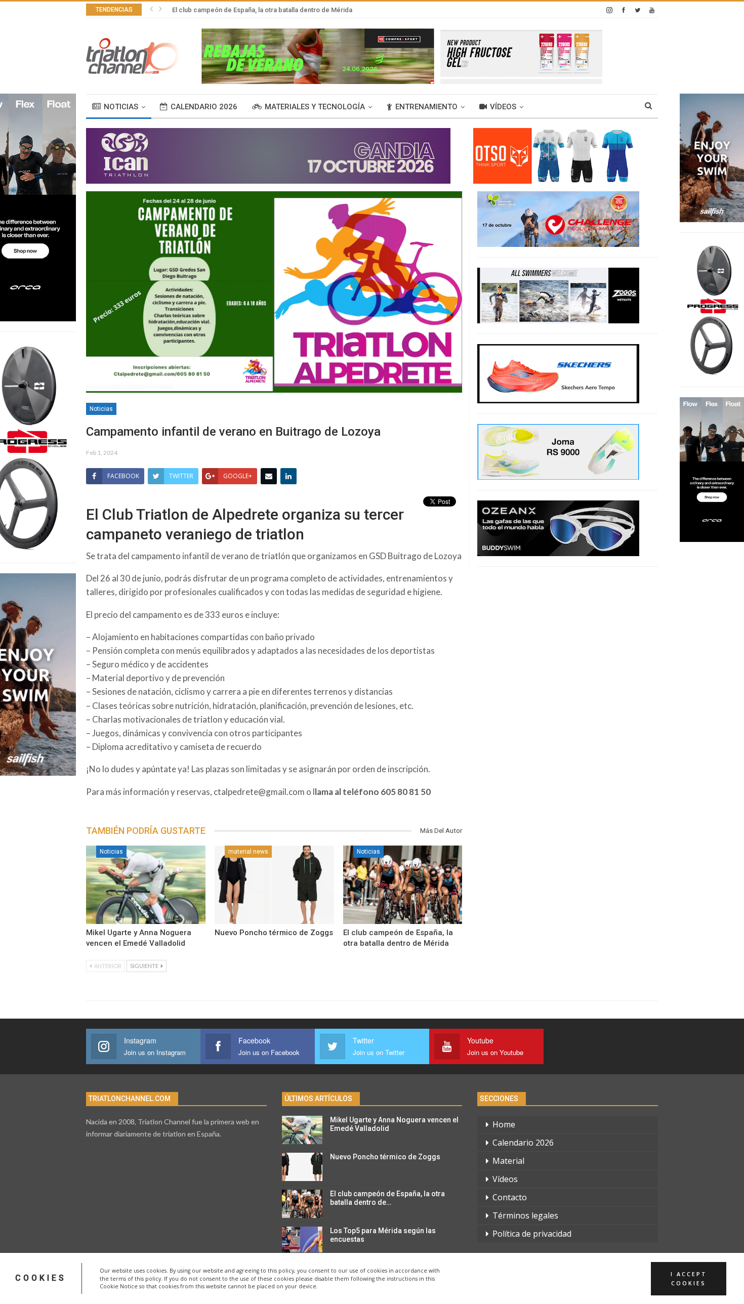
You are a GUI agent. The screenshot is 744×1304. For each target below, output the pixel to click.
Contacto (509, 1197)
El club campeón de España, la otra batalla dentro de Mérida (262, 10)
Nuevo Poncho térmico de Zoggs (274, 932)
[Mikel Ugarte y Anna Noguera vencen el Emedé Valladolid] (145, 885)
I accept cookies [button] (689, 1278)
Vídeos (503, 106)
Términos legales (525, 1215)
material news (248, 851)
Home (503, 1124)
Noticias (121, 106)
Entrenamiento (426, 106)
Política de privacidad (531, 1233)
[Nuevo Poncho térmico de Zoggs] (274, 885)
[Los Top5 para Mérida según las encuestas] (302, 1241)
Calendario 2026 (204, 106)
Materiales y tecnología (315, 106)
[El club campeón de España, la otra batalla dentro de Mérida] (403, 885)
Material (508, 1160)
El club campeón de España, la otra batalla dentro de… (387, 1198)
